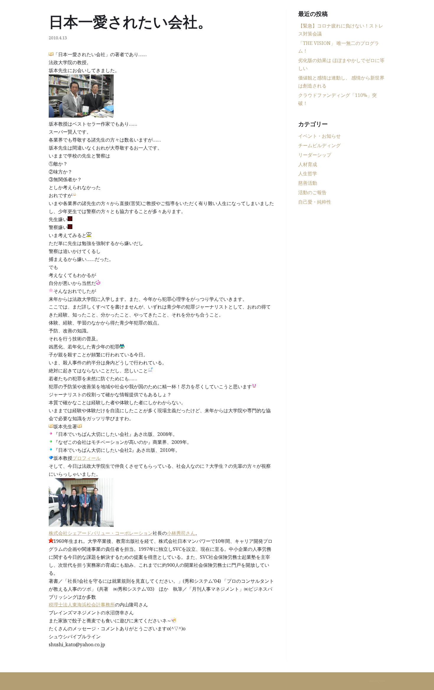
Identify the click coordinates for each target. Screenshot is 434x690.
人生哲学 (307, 173)
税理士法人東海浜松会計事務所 (82, 604)
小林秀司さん (181, 533)
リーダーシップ (314, 155)
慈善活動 (307, 183)
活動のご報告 (312, 192)
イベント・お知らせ (319, 136)
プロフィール (86, 458)
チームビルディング (319, 145)
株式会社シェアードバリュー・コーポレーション (101, 533)
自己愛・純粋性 (314, 202)
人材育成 (307, 164)
